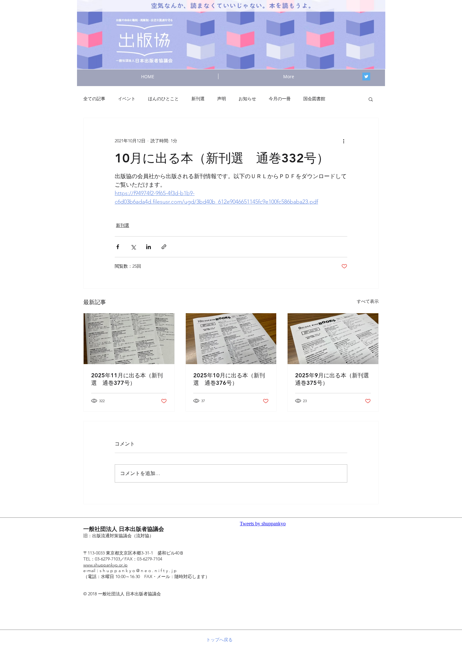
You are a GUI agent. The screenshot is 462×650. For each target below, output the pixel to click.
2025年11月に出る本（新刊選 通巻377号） (127, 379)
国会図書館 (314, 98)
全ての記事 (94, 98)
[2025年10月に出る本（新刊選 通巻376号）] (231, 338)
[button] (371, 98)
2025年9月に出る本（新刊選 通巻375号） (333, 379)
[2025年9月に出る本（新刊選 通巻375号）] (333, 338)
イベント (126, 98)
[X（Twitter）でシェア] (133, 247)
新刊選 (198, 98)
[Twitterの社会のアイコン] (366, 76)
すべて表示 (368, 301)
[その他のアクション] (343, 141)
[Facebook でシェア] (118, 247)
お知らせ (247, 98)
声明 (221, 98)
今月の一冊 (280, 98)
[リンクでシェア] (164, 247)
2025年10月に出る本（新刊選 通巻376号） (229, 379)
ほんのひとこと (163, 98)
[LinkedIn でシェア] (148, 247)
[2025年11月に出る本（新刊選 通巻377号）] (129, 338)
